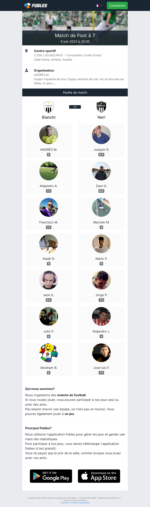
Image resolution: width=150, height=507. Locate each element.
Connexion (117, 5)
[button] (99, 5)
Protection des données (80, 503)
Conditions (65, 503)
